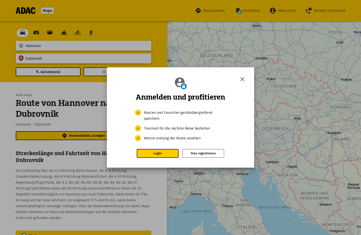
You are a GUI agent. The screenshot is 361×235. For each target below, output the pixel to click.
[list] (180, 125)
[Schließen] (242, 79)
